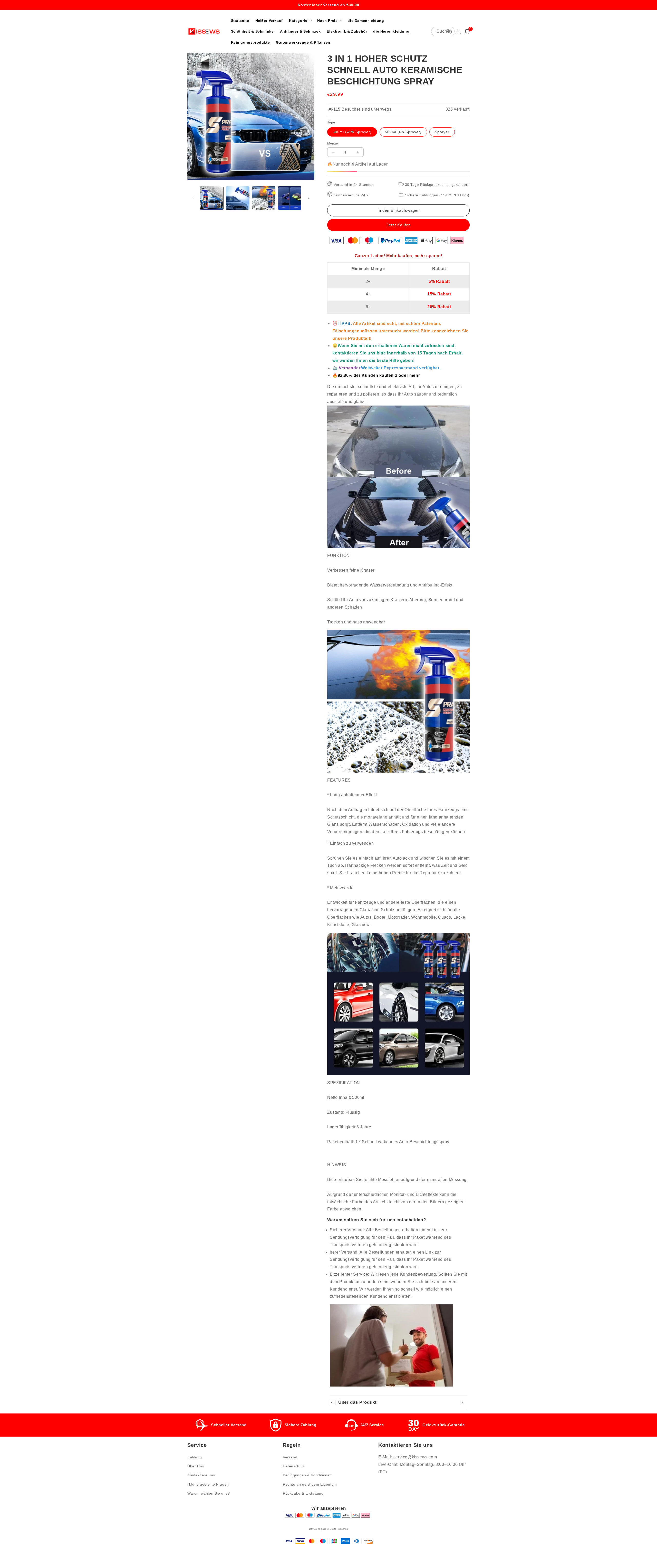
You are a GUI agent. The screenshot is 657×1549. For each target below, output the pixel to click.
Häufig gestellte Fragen (208, 1484)
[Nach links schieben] (193, 198)
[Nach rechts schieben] (308, 198)
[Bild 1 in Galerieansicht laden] (211, 198)
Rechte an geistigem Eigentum (310, 1484)
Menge (332, 143)
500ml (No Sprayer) (403, 132)
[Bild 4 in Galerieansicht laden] (289, 198)
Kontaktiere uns (201, 1475)
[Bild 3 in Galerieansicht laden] (263, 198)
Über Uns (195, 1466)
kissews (343, 1528)
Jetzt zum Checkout (398, 225)
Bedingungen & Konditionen (307, 1475)
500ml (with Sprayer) (352, 132)
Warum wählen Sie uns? (208, 1493)
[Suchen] (448, 31)
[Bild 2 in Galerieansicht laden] (237, 198)
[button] (300, 20)
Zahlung (194, 1457)
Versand (290, 1457)
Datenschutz (294, 1466)
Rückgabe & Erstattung (303, 1493)
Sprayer (442, 132)
